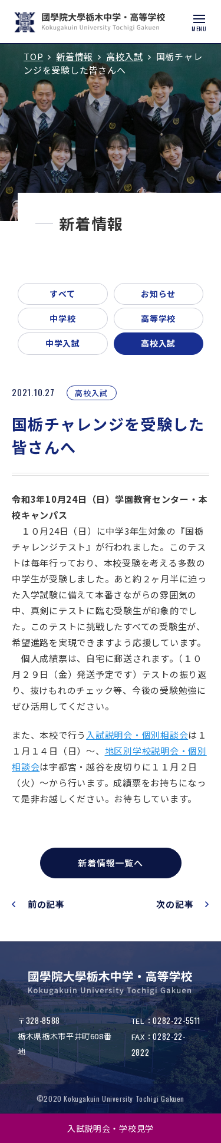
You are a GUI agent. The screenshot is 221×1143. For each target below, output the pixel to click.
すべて (62, 293)
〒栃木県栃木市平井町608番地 (64, 1036)
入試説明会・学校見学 (110, 1128)
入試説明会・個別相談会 (137, 735)
